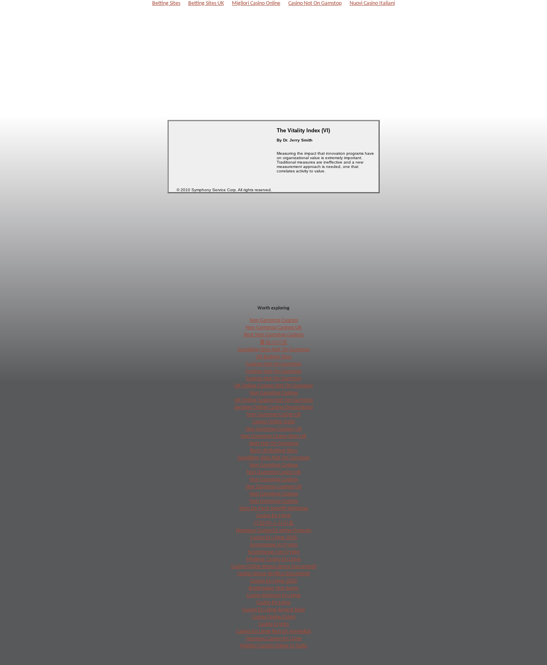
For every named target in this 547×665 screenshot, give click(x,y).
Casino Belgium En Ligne (274, 595)
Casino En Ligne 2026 (273, 538)
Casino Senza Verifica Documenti (273, 574)
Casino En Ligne (273, 516)
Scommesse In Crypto (274, 545)
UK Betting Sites (274, 357)
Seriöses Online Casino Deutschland (273, 407)
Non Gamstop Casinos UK (273, 328)
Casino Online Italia (273, 422)
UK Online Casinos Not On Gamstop (273, 386)
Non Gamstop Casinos (273, 320)
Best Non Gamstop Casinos (274, 335)
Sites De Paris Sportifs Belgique (273, 508)
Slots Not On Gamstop (273, 444)
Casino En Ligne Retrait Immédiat (273, 632)
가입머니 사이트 (273, 523)
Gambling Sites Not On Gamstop (273, 350)
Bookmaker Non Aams (273, 588)
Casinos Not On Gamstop (273, 364)
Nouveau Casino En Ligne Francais (273, 531)
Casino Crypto (273, 624)
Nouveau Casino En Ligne (274, 639)
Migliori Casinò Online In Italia (273, 646)
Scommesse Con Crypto (274, 552)
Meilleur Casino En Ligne (273, 559)
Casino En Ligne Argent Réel (273, 610)
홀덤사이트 (273, 343)
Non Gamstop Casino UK (274, 415)
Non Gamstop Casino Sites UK (273, 436)
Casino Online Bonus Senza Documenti (273, 567)
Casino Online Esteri (273, 617)
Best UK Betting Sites (273, 451)
